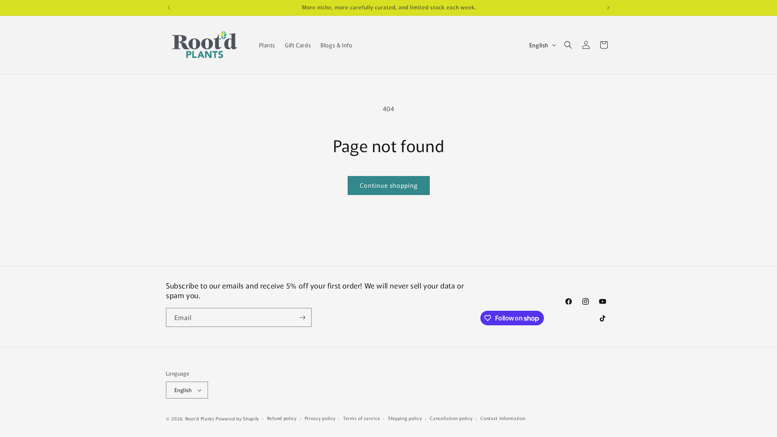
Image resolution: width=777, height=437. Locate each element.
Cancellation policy (451, 418)
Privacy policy (320, 418)
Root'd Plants (199, 418)
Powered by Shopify (237, 418)
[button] (568, 45)
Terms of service (361, 418)
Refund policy (282, 418)
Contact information (502, 418)
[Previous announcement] (169, 7)
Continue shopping (389, 185)
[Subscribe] (302, 317)
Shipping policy (405, 418)
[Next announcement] (608, 7)
